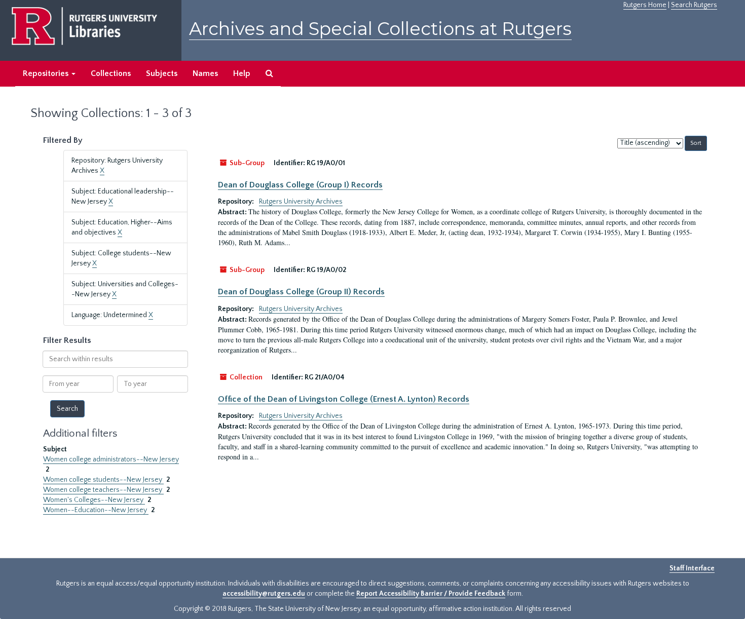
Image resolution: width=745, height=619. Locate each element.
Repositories (46, 73)
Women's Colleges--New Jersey (94, 500)
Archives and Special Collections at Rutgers (380, 29)
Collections (111, 73)
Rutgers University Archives (301, 202)
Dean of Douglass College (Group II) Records (301, 291)
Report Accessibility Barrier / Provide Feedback (430, 594)
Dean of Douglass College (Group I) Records (300, 184)
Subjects (161, 73)
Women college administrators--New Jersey (111, 459)
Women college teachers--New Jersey (103, 490)
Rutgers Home (644, 5)
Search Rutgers (694, 5)
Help (241, 73)
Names (205, 73)
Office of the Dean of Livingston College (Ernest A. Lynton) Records (343, 399)
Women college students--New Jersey (103, 480)
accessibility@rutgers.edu (263, 594)
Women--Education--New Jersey (95, 510)
